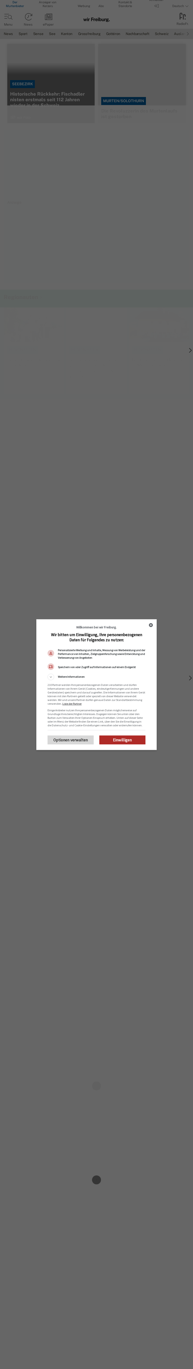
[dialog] (96, 684)
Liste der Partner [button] (72, 703)
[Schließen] (151, 625)
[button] (96, 677)
